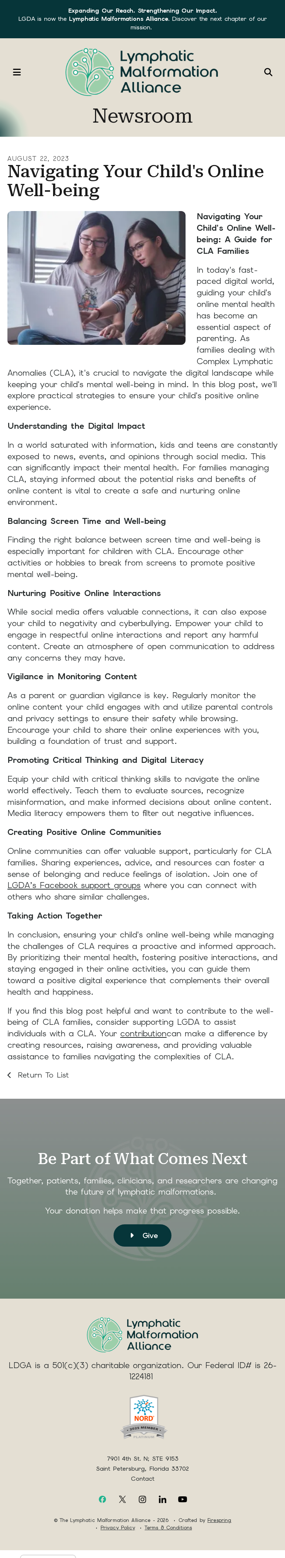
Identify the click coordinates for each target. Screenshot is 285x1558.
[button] (13, 72)
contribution (143, 1033)
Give (148, 1235)
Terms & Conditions (168, 1528)
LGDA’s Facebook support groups (74, 885)
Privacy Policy (118, 1528)
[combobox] (250, 72)
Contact (142, 1479)
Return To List (41, 1075)
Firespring (219, 1520)
